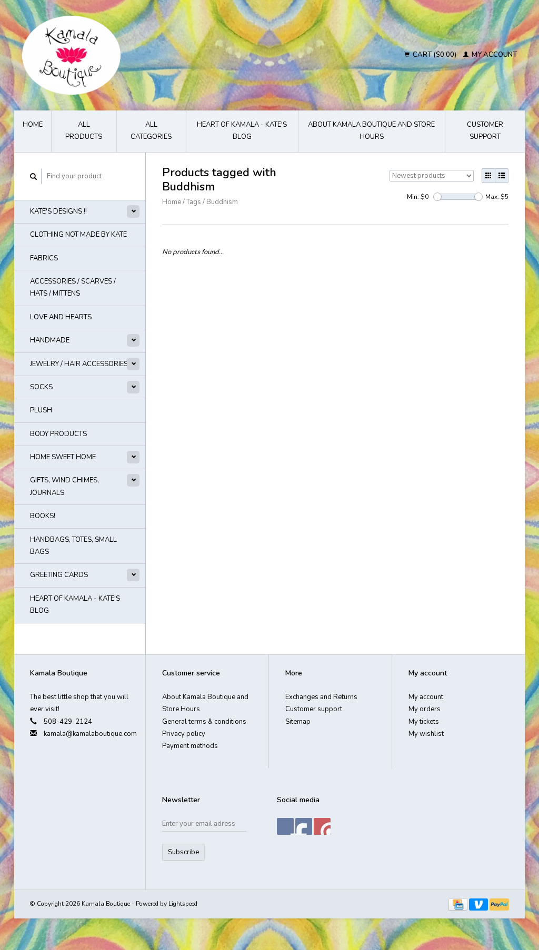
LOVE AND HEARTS (61, 317)
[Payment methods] (458, 903)
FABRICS (44, 258)
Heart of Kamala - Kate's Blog (242, 131)
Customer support (485, 131)
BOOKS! (42, 516)
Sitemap (298, 721)
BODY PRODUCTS (58, 434)
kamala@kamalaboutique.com (90, 734)
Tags (193, 202)
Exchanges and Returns (321, 697)
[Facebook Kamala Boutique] (285, 826)
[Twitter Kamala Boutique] (303, 826)
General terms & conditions (204, 721)
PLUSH (41, 410)
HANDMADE (49, 340)
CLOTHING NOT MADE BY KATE (78, 234)
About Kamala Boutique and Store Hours (371, 131)
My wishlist (426, 734)
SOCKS (41, 387)
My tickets (423, 721)
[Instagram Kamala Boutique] (322, 826)
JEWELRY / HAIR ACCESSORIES (79, 364)
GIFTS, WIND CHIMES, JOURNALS (64, 486)
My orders (424, 709)
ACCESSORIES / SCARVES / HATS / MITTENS (73, 287)
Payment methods (190, 746)
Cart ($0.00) (434, 54)
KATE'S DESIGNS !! (58, 211)
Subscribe (183, 852)
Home (33, 124)
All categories (151, 131)
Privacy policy (183, 734)
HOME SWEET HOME (63, 457)
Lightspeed (182, 904)
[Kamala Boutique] (137, 55)
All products (83, 131)
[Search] (34, 176)
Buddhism (222, 202)
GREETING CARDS (59, 575)
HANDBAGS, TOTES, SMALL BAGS (73, 546)
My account (493, 54)
